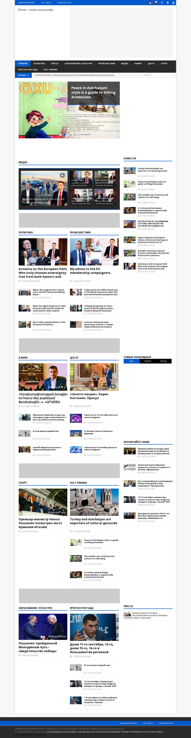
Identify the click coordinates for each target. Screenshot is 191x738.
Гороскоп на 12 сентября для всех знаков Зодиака (101, 416)
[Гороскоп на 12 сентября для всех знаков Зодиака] (76, 418)
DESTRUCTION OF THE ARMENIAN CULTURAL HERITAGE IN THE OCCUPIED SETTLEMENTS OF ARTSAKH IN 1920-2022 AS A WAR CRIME (153, 226)
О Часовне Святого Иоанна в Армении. (98, 432)
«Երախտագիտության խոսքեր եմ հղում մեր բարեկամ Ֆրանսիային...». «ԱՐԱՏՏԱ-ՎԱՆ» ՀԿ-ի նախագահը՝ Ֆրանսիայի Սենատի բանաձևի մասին (43, 403)
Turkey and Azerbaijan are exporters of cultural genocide (93, 521)
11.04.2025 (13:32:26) (43, 297)
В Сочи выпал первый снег (46, 431)
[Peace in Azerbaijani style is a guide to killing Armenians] (69, 110)
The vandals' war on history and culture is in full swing (99, 557)
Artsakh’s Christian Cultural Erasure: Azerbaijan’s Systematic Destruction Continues (153, 253)
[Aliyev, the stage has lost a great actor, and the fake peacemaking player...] (25, 292)
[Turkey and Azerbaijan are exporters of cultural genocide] (94, 502)
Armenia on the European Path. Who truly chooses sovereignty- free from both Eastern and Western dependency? (43, 274)
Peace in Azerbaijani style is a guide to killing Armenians (93, 92)
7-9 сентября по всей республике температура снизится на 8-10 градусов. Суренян (100, 699)
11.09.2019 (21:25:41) (94, 422)
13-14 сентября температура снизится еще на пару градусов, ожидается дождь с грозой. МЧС (100, 683)
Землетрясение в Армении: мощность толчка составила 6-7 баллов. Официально (154, 467)
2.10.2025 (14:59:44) (81, 531)
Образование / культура (78, 63)
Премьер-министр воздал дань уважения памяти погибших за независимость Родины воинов (154, 451)
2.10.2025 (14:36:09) (94, 548)
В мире (138, 63)
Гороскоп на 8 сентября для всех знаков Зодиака (100, 448)
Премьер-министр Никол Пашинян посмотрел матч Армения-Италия (40, 523)
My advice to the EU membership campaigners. (90, 271)
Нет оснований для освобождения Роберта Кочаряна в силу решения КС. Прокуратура (155, 483)
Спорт (164, 63)
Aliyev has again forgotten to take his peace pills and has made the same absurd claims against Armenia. (49, 309)
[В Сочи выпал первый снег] (25, 433)
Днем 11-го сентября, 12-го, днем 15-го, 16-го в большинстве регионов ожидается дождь (92, 650)
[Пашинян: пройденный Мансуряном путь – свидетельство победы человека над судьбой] (43, 627)
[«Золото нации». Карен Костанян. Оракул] (94, 377)
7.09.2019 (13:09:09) (29, 655)
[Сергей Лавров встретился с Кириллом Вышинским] (25, 449)
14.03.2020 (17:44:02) (94, 313)
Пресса (54, 63)
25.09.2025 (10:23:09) (30, 281)
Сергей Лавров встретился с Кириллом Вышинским (47, 448)
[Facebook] (161, 2)
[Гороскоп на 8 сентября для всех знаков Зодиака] (76, 449)
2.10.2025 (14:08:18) (94, 580)
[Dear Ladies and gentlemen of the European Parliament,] (25, 324)
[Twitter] (167, 2)
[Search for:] (157, 75)
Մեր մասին (46, 2)
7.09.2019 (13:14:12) (29, 531)
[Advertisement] (121, 32)
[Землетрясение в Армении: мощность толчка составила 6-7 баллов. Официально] (130, 467)
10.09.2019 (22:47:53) (94, 330)
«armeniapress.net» (26, 2)
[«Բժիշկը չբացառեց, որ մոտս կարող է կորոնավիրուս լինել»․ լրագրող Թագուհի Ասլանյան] (76, 308)
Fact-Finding (50, 69)
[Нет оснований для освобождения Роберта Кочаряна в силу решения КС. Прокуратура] (130, 483)
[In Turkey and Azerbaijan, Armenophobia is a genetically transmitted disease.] (76, 574)
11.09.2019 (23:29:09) (82, 656)
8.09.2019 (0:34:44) (94, 455)
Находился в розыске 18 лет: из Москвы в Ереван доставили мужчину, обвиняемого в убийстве (153, 517)
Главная (22, 63)
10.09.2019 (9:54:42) (42, 439)
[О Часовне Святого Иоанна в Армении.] (76, 433)
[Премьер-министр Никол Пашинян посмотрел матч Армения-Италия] (43, 502)
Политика (39, 63)
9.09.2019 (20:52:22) (94, 689)
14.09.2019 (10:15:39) (82, 406)
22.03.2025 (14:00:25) (94, 297)
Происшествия (106, 63)
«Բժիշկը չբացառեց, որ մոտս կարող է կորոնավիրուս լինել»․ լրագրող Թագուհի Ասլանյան (99, 308)
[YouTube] (173, 2)
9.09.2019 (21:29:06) (42, 455)
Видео (124, 63)
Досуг (151, 63)
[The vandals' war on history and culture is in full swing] (76, 558)
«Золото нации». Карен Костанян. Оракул (89, 396)
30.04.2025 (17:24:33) (82, 281)
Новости (130, 158)
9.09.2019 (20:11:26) (94, 439)
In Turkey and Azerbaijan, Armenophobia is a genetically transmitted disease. (98, 574)
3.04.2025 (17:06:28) (42, 313)
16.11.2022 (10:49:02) (30, 406)
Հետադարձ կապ (64, 2)
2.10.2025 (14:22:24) (94, 564)
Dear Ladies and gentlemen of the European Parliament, (49, 323)
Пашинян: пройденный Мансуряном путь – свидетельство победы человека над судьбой (38, 649)
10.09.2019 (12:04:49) (43, 422)
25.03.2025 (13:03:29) (43, 330)
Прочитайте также (136, 442)
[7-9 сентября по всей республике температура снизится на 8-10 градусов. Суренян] (76, 700)
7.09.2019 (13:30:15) (94, 705)
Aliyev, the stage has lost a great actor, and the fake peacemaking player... (49, 292)
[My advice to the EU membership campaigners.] (94, 252)
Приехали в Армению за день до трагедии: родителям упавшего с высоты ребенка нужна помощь (50, 417)
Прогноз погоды (27, 69)
